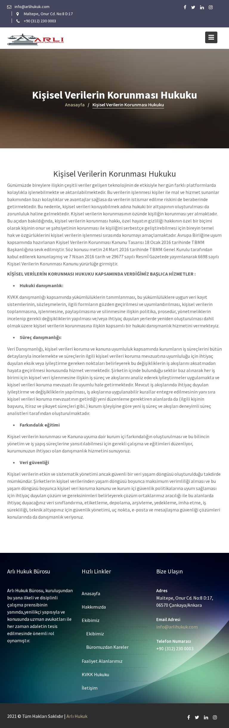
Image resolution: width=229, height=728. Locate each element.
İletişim (90, 688)
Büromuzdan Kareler (107, 647)
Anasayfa (91, 593)
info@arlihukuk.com (177, 627)
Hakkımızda (94, 607)
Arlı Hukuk (76, 716)
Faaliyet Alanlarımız (102, 661)
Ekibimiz (91, 620)
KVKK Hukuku (95, 674)
